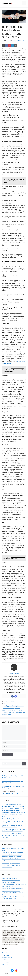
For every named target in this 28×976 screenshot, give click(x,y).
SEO (19, 935)
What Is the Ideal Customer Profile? (11, 833)
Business (17, 930)
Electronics (20, 937)
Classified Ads (14, 939)
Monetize (11, 701)
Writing (4, 942)
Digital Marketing (11, 932)
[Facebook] (12, 696)
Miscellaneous (20, 932)
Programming (6, 935)
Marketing (17, 941)
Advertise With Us (7, 957)
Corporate (5, 941)
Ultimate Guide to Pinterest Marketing (12, 852)
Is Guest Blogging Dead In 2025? (11, 863)
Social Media (14, 935)
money (10, 704)
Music (22, 942)
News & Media (6, 939)
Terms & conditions (7, 964)
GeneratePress (21, 973)
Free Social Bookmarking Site (10, 793)
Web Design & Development (9, 934)
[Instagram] (15, 696)
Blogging (11, 941)
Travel (9, 937)
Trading (15, 944)
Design (14, 937)
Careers (23, 935)
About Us (4, 952)
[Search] (24, 763)
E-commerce (10, 942)
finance (6, 704)
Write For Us (5, 955)
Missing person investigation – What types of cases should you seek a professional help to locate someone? (13, 708)
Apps (22, 941)
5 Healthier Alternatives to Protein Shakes (13, 812)
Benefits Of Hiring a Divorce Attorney (12, 819)
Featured (12, 930)
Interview (17, 942)
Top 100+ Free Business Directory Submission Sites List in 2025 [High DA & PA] (13, 892)
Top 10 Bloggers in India (8, 882)
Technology (5, 930)
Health (4, 932)
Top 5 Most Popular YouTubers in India (12, 888)
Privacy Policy (6, 962)
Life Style (5, 937)
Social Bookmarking (7, 944)
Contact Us (5, 959)
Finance (6, 701)
